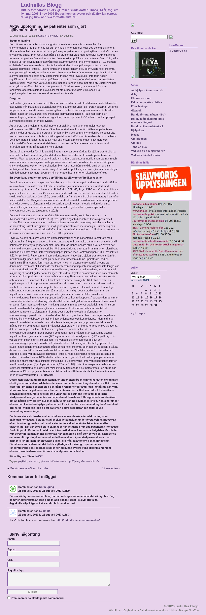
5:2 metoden (109, 468)
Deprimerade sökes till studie (29, 468)
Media (135, 134)
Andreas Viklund (168, 610)
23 (151, 301)
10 (155, 293)
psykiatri (41, 35)
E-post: (11, 549)
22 (146, 301)
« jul (133, 313)
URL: (10, 559)
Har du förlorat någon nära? (148, 114)
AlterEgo (193, 610)
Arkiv (134, 273)
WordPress (115, 610)
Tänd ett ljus (139, 146)
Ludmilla (44, 510)
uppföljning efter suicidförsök (83, 461)
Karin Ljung (46, 486)
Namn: (11, 538)
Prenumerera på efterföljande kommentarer (37, 598)
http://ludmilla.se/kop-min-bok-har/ (78, 520)
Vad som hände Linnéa (145, 155)
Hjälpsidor (137, 130)
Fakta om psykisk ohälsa (146, 102)
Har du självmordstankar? (147, 126)
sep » (141, 313)
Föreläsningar (139, 106)
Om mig (136, 142)
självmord (53, 35)
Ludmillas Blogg (41, 4)
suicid (63, 461)
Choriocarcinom (141, 98)
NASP (39, 456)
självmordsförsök (49, 461)
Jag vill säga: (15, 570)
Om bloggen (139, 138)
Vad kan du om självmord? (148, 150)
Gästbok (136, 110)
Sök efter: (137, 33)
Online (178, 50)
